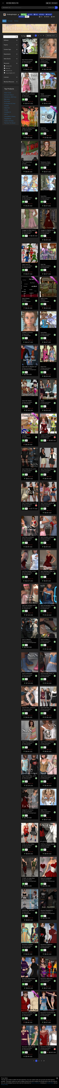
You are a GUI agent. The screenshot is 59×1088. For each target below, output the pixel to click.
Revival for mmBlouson (46, 944)
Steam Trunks (7, 92)
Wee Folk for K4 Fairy (27, 59)
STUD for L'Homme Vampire (48, 844)
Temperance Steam (45, 162)
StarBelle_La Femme (27, 332)
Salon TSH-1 (44, 810)
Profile (30, 14)
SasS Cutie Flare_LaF (46, 707)
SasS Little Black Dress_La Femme (50, 571)
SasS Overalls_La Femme (47, 537)
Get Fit (6, 114)
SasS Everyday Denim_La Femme (49, 673)
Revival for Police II (9, 94)
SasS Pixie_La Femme (28, 537)
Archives (16, 21)
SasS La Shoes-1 (45, 639)
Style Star (43, 264)
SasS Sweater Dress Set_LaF (29, 503)
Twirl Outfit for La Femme (28, 94)
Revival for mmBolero (27, 944)
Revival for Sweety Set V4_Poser (30, 1046)
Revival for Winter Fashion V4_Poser (31, 978)
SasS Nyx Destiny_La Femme (29, 571)
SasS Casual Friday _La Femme (30, 776)
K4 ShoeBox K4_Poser (9, 103)
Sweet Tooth (25, 196)
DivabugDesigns (27, 62)
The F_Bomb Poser (27, 162)
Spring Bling (44, 332)
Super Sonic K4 (26, 264)
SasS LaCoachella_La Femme (48, 605)
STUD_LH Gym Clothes (28, 844)
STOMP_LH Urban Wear (28, 878)
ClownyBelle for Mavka (9, 116)
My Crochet (7, 101)
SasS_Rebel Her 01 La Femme (30, 469)
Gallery (42, 14)
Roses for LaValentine (46, 878)
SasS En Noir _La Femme (28, 707)
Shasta (42, 400)
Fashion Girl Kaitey (9, 120)
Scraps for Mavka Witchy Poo (48, 435)
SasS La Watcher (26, 639)
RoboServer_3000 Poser (10, 97)
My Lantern (7, 99)
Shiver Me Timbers (27, 400)
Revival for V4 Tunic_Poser (29, 1012)
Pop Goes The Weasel (9, 123)
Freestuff (49, 14)
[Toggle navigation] (3, 3)
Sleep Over (7, 107)
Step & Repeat (25, 298)
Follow (24, 14)
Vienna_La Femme (45, 59)
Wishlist (22, 16)
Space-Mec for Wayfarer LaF (29, 366)
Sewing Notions (26, 435)
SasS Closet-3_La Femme (47, 741)
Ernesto (6, 110)
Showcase (9, 21)
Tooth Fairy (43, 128)
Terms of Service (36, 1083)
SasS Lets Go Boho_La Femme (30, 605)
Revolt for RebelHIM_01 (47, 910)
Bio (27, 16)
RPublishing (26, 369)
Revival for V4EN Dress (47, 978)
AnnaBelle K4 (7, 112)
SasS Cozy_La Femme (28, 741)
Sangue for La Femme (27, 810)
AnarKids (6, 105)
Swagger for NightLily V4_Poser (49, 230)
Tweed (42, 94)
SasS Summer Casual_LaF (47, 503)
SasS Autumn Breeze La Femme (49, 776)
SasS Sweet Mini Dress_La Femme (50, 469)
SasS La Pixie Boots (27, 673)
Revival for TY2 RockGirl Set (48, 1012)
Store (36, 14)
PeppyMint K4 (7, 118)
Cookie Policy (50, 1083)
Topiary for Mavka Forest (28, 128)
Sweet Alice (43, 196)
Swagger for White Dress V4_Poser (31, 230)
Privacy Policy (4, 1084)
